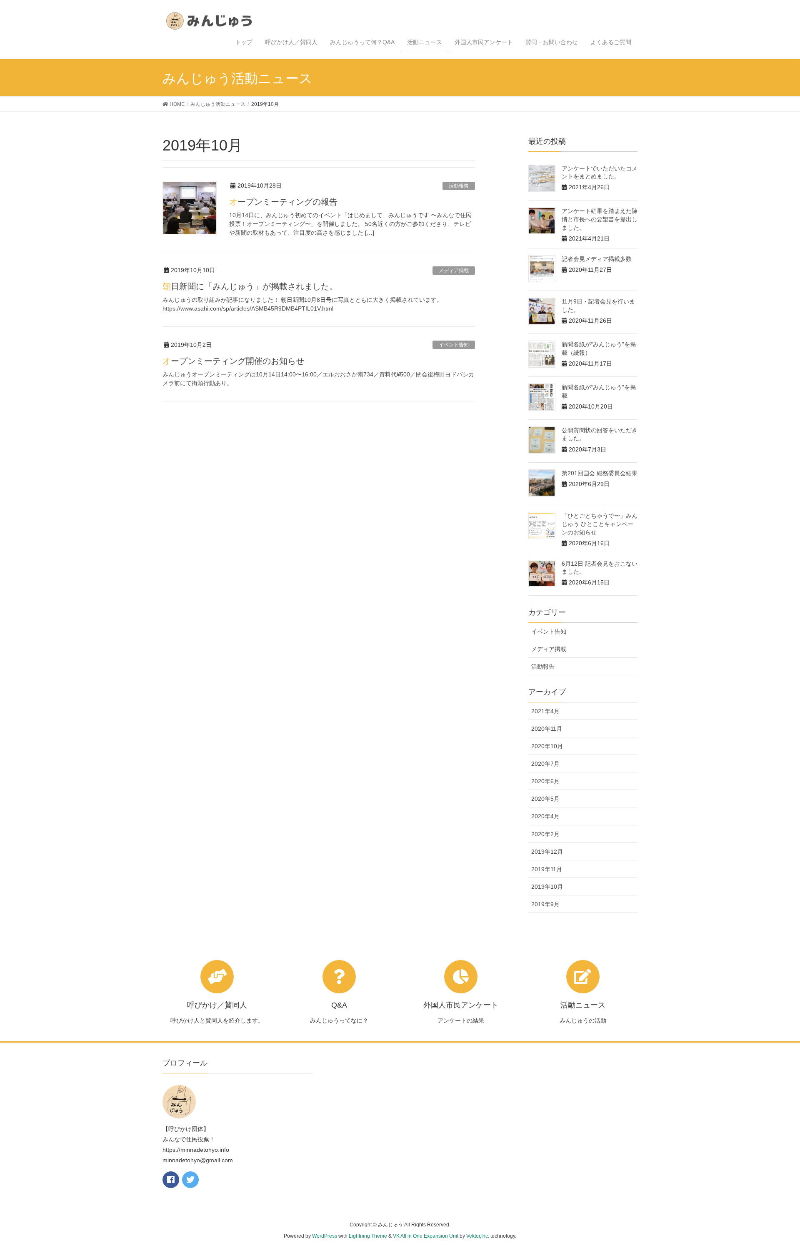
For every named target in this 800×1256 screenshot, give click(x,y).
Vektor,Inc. (477, 1236)
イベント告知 (454, 345)
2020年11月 (546, 728)
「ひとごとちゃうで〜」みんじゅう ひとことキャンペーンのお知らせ (600, 523)
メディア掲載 (454, 270)
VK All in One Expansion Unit (425, 1236)
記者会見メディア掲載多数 (597, 259)
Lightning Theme (368, 1236)
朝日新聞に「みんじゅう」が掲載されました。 (250, 286)
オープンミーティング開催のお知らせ (233, 361)
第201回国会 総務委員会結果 (600, 473)
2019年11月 (546, 869)
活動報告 (459, 186)
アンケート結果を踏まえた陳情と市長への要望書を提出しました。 (600, 219)
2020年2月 (545, 834)
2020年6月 (545, 781)
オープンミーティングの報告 (283, 201)
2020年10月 (547, 746)
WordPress (324, 1236)
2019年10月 (547, 886)
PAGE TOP (774, 1210)
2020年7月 (545, 763)
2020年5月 (545, 798)
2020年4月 (545, 816)
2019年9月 (545, 904)
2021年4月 (545, 711)
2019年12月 (547, 851)
